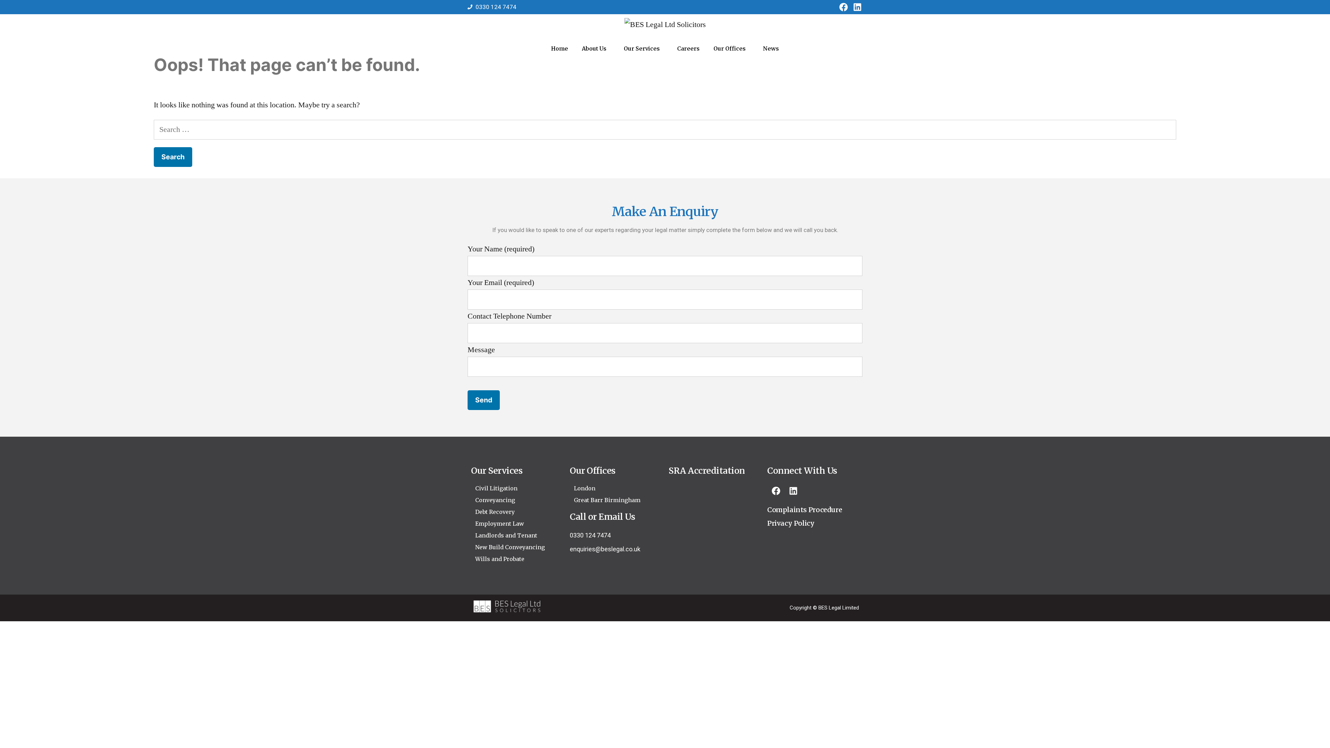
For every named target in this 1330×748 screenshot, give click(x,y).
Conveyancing (495, 500)
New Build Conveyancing (510, 547)
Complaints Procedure (804, 510)
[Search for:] (665, 129)
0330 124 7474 (590, 535)
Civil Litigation (496, 488)
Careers (688, 48)
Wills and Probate (499, 558)
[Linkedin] (857, 7)
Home (559, 48)
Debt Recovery (495, 511)
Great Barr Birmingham (607, 500)
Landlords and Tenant (506, 535)
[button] (596, 48)
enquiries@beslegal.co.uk (605, 549)
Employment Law (499, 523)
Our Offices (729, 48)
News (771, 48)
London (584, 488)
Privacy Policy (791, 523)
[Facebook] (843, 7)
